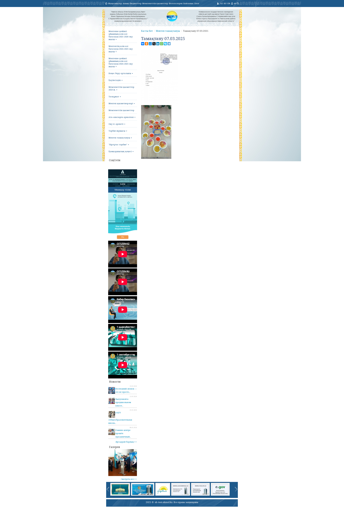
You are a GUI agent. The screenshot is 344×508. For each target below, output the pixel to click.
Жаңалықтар (115, 3)
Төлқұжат (114, 96)
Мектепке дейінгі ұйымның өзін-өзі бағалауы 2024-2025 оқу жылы (121, 62)
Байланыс (188, 3)
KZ (221, 3)
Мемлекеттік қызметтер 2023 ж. (121, 88)
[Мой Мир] (150, 43)
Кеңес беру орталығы (120, 73)
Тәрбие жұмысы (117, 130)
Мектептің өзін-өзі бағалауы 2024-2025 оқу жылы (121, 49)
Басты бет (147, 30)
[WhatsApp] (161, 43)
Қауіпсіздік (115, 80)
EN (228, 3)
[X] (154, 43)
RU (225, 3)
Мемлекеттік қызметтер (155, 3)
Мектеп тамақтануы (120, 137)
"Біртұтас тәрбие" (118, 144)
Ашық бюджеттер (132, 3)
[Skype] (165, 43)
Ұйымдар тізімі (122, 189)
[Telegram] (169, 43)
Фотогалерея (175, 3)
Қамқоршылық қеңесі (120, 151)
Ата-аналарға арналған (121, 117)
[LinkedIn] (157, 43)
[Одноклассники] (146, 43)
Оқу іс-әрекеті (116, 124)
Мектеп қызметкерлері (121, 103)
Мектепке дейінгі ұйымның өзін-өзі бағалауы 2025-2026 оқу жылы (121, 35)
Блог (196, 3)
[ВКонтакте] (142, 43)
